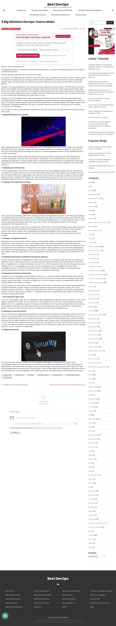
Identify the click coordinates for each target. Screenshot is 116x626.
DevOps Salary (80, 15)
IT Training (91, 403)
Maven (90, 431)
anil (83, 29)
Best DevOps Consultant (14, 607)
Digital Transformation (95, 351)
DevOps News (15, 29)
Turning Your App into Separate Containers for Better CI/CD (99, 160)
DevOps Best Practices (95, 315)
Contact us (38, 607)
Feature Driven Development (97, 367)
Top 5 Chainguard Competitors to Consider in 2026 (100, 112)
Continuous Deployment (96, 275)
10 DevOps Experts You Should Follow (101, 172)
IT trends (91, 407)
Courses (91, 287)
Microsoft (91, 443)
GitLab (90, 379)
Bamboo (91, 218)
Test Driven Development (96, 523)
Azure (90, 214)
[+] (43, 423)
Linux (89, 427)
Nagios (90, 455)
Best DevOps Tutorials (41, 603)
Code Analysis (92, 263)
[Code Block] (35, 424)
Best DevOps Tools (68, 599)
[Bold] (17, 424)
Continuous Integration (95, 283)
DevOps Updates (93, 339)
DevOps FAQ (21, 10)
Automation (7, 375)
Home (64, 607)
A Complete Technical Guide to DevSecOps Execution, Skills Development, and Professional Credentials (99, 125)
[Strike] (25, 424)
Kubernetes (92, 419)
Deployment (20, 375)
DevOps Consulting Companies (89, 10)
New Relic (91, 459)
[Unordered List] (30, 424)
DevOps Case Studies (40, 10)
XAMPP (90, 543)
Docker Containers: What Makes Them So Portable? (99, 148)
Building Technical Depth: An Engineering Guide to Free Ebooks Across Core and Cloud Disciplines (100, 84)
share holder (92, 495)
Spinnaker (91, 507)
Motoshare (91, 447)
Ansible (90, 190)
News (90, 463)
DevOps (5, 29)
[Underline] (22, 424)
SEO (89, 487)
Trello (90, 531)
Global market (92, 387)
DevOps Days (92, 319)
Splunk (90, 511)
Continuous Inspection (95, 279)
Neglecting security (73, 375)
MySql (90, 451)
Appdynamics (92, 194)
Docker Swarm (93, 359)
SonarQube (92, 503)
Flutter (90, 371)
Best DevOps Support (97, 595)
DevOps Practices (11, 603)
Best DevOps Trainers (12, 599)
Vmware (91, 535)
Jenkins (90, 411)
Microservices (92, 439)
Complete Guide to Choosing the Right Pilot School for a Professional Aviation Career (100, 67)
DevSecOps (92, 343)
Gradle (90, 395)
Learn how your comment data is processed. (49, 428)
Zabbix (90, 547)
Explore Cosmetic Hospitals (28, 55)
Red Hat (90, 483)
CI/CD (90, 238)
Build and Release (93, 230)
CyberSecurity (92, 291)
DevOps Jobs (95, 599)
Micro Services (92, 435)
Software (91, 499)
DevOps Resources (68, 603)
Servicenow (92, 491)
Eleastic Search (93, 363)
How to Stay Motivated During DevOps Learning (98, 99)
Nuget (90, 471)
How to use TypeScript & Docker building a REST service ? (99, 154)
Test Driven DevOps (94, 527)
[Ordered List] (27, 424)
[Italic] (20, 424)
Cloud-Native (92, 259)
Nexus (90, 467)
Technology (7, 378)
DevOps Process (93, 331)
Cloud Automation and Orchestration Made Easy (66, 385)
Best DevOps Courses (38, 15)
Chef (90, 234)
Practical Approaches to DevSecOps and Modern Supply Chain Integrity (101, 133)
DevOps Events (93, 323)
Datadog (91, 307)
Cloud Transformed (94, 250)
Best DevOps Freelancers (60, 15)
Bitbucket (91, 226)
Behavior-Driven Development (98, 222)
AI (88, 186)
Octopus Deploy (93, 475)
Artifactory (91, 206)
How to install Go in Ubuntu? (98, 117)
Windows (91, 539)
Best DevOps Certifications (99, 603)
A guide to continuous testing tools (15, 385)
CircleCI (90, 242)
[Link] (37, 424)
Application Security (94, 198)
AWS (89, 210)
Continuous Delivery (94, 271)
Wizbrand (60, 621)
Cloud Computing (94, 246)
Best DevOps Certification (62, 10)
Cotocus (58, 622)
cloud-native (92, 255)
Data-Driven (92, 303)
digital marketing (93, 347)
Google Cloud (92, 391)
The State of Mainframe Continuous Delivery (101, 167)
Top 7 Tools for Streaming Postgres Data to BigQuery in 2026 (101, 106)
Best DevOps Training (41, 599)
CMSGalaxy (52, 619)
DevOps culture (43, 375)
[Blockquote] (32, 424)
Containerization (93, 267)
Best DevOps (58, 4)
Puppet (90, 479)
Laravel (90, 423)
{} (40, 423)
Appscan (91, 202)
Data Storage (92, 299)
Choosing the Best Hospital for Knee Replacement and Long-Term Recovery (101, 75)
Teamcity (91, 515)
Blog (92, 607)
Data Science (92, 295)
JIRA (89, 415)
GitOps (90, 383)
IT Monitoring (92, 399)
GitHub (90, 375)
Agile (89, 182)
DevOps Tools (57, 375)
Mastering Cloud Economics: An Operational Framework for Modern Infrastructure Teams (101, 92)
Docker (90, 355)
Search (110, 23)
